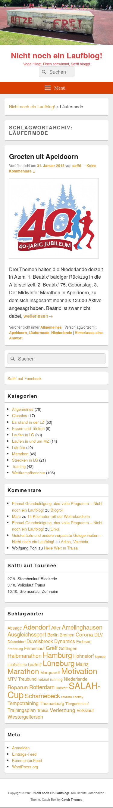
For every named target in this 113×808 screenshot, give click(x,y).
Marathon (20, 454)
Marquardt (50, 672)
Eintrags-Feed (24, 754)
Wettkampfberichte (28, 472)
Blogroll (57, 510)
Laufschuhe (17, 664)
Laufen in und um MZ (30, 441)
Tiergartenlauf (77, 703)
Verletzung (62, 710)
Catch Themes (72, 799)
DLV (98, 634)
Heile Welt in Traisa (61, 548)
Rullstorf (61, 688)
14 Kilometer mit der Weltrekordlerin (58, 516)
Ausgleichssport (27, 634)
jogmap (100, 656)
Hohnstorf (83, 655)
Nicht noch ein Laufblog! (56, 55)
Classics (19, 415)
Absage (15, 628)
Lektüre (18, 447)
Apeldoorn (18, 332)
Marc (16, 516)
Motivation (79, 670)
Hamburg (57, 655)
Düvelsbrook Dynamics (51, 641)
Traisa (43, 710)
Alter (56, 627)
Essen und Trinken (28, 428)
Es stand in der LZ (28, 422)
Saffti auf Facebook (25, 378)
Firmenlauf (34, 648)
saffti (76, 165)
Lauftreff (35, 664)
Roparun (18, 687)
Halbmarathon (25, 655)
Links (55, 529)
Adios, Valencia (74, 541)
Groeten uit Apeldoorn (43, 156)
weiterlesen (38, 315)
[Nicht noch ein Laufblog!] (56, 43)
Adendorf (36, 626)
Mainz (82, 664)
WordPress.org (25, 766)
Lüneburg (59, 663)
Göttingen (68, 648)
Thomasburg (52, 703)
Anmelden (21, 748)
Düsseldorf (16, 641)
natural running (50, 679)
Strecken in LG (25, 460)
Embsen (84, 641)
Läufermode (39, 332)
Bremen (67, 635)
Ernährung (15, 648)
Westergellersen (25, 716)
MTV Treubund (22, 679)
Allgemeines (51, 327)
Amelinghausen (82, 627)
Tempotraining (23, 703)
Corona (84, 634)
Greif (52, 648)
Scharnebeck (42, 695)
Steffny (78, 697)
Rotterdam (42, 687)
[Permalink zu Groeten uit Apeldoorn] (54, 261)
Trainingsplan (22, 710)
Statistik (66, 697)
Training (19, 466)
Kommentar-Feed (27, 760)
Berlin (52, 634)
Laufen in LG (23, 435)
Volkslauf (85, 710)
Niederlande (61, 332)
